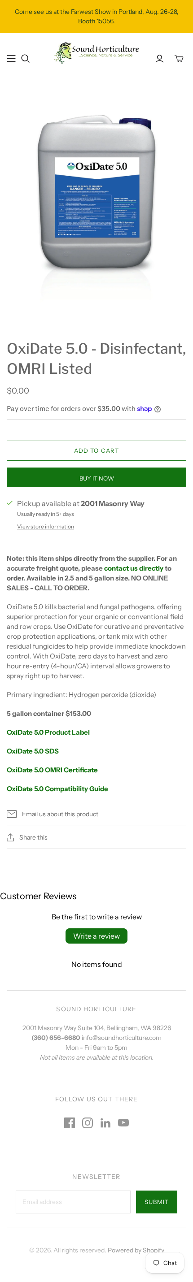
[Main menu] (11, 58)
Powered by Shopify (136, 1250)
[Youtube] (123, 1122)
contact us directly (133, 568)
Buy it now (96, 478)
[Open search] (25, 58)
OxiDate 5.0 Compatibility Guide (57, 788)
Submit (157, 1201)
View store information (45, 526)
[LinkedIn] (105, 1122)
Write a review (96, 935)
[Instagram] (87, 1122)
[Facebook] (69, 1122)
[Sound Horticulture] (96, 52)
